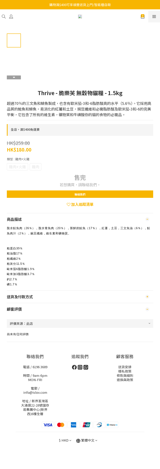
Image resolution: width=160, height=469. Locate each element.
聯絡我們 (80, 194)
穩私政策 (125, 371)
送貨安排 (125, 367)
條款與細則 (125, 375)
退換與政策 (125, 379)
